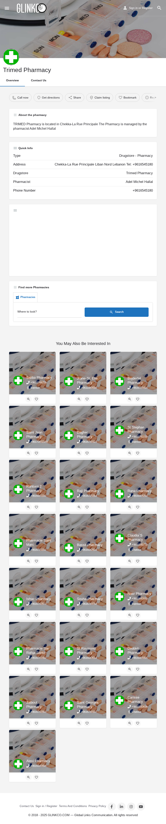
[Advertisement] (83, 243)
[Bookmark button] (36, 399)
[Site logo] (32, 8)
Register (147, 8)
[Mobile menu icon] (7, 8)
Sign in (133, 8)
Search (119, 311)
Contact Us (38, 80)
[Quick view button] (28, 399)
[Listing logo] (11, 57)
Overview (12, 80)
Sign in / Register (46, 806)
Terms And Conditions (73, 806)
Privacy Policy (97, 806)
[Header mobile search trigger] (159, 8)
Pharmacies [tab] (27, 297)
